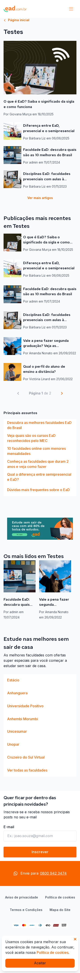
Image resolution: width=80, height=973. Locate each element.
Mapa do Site (60, 910)
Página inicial (18, 20)
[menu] (71, 9)
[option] (40, 425)
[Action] (40, 529)
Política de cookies (60, 897)
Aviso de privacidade (21, 897)
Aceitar (40, 963)
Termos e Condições (26, 910)
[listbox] (40, 457)
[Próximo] (61, 393)
